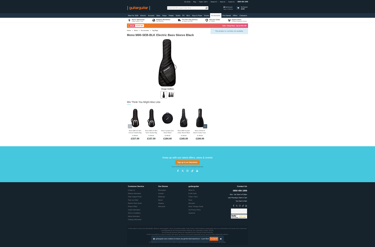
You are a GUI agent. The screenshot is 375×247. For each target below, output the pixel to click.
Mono (136, 30)
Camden (161, 193)
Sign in (225, 9)
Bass (158, 15)
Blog (194, 2)
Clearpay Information (134, 219)
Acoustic (151, 15)
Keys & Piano (197, 15)
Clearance (243, 15)
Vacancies (191, 213)
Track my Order (133, 200)
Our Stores (187, 2)
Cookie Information (134, 210)
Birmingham (162, 190)
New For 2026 (133, 15)
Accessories (215, 15)
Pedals (171, 15)
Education (191, 203)
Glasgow (161, 203)
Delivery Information (134, 193)
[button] (238, 8)
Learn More (205, 239)
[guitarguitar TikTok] (192, 170)
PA (183, 15)
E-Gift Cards (192, 193)
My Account (228, 7)
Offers (235, 15)
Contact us (131, 190)
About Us (222, 2)
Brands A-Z (214, 2)
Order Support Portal (134, 197)
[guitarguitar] (138, 8)
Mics (188, 15)
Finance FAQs (132, 206)
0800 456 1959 (243, 2)
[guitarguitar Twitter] (182, 170)
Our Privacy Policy (194, 210)
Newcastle (161, 206)
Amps (164, 15)
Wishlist (230, 9)
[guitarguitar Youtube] (197, 170)
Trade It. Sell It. (203, 2)
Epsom (160, 200)
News (190, 200)
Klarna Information (134, 216)
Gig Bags (155, 30)
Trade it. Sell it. (193, 197)
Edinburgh (161, 197)
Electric (143, 15)
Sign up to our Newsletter (187, 162)
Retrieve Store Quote (135, 203)
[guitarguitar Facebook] (178, 170)
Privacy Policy (181, 166)
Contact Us (231, 2)
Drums (206, 15)
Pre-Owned (226, 15)
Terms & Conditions (134, 213)
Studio (178, 15)
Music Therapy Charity (195, 206)
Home (129, 30)
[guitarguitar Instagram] (187, 170)
